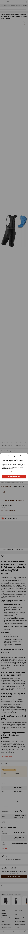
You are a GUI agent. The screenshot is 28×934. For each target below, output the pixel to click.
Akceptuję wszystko (14, 476)
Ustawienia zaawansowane (14, 472)
